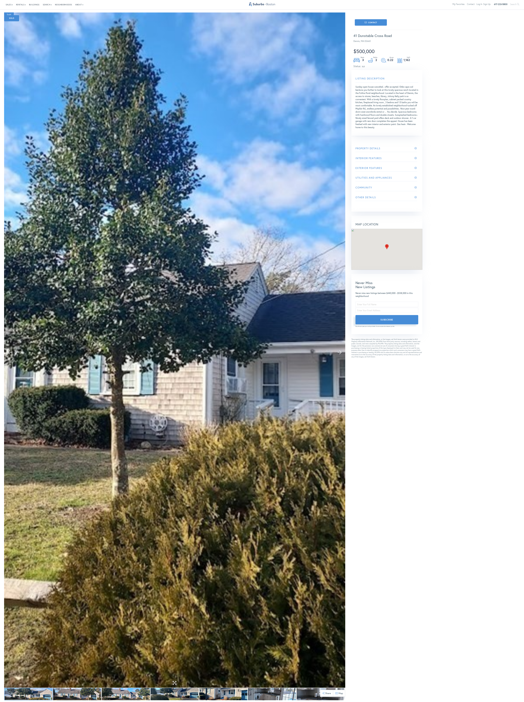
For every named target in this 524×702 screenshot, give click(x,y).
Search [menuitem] (46, 5)
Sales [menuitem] (8, 5)
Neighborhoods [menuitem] (63, 5)
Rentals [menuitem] (20, 5)
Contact (471, 4)
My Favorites (458, 4)
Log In (479, 4)
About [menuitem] (78, 5)
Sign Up (487, 4)
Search (513, 4)
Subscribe (386, 319)
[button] (387, 246)
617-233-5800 (500, 4)
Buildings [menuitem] (34, 5)
